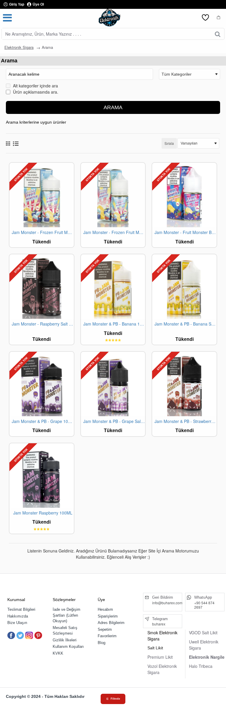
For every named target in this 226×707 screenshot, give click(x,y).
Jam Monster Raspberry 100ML (42, 513)
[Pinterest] (38, 635)
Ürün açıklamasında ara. (35, 92)
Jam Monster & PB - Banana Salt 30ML (185, 324)
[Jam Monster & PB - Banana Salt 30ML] (184, 286)
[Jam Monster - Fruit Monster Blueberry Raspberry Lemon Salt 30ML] (184, 195)
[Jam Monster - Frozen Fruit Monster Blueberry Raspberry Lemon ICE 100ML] (41, 195)
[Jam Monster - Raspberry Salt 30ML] (41, 286)
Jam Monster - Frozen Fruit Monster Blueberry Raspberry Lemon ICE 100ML (43, 232)
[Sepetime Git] (218, 17)
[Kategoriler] (7, 17)
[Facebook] (11, 635)
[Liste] (16, 143)
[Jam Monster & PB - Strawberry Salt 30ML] (184, 384)
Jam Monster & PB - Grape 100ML (43, 421)
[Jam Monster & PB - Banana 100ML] (113, 286)
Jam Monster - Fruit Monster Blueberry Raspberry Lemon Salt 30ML (185, 232)
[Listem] (205, 17)
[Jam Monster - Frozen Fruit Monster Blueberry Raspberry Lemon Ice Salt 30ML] (113, 195)
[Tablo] (8, 143)
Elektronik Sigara (19, 47)
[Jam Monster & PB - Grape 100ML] (41, 384)
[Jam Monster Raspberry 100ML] (41, 475)
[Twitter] (20, 635)
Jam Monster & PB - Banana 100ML (114, 324)
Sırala (169, 143)
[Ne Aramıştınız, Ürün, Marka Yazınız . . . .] (217, 33)
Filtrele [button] (115, 698)
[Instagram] (29, 635)
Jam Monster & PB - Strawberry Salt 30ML (185, 421)
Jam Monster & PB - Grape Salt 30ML (114, 421)
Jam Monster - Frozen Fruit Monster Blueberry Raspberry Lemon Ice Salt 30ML (114, 232)
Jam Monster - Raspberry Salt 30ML (43, 324)
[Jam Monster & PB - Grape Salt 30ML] (113, 384)
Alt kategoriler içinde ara (35, 86)
